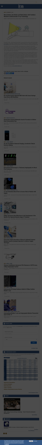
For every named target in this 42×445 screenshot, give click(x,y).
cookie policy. (7, 444)
